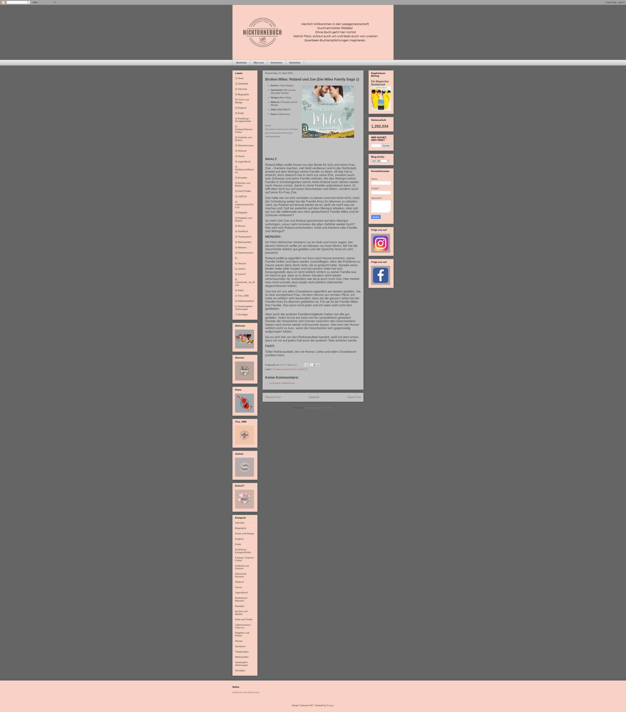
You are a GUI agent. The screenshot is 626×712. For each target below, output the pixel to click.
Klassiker (239, 606)
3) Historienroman (244, 145)
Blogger (330, 705)
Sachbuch (240, 646)
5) (236, 258)
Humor (238, 587)
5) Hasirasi (240, 263)
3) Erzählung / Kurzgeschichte (243, 120)
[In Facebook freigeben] (314, 365)
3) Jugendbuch (243, 161)
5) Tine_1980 (242, 295)
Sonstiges (240, 670)
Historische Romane (240, 575)
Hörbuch (239, 582)
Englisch (239, 539)
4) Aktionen (241, 247)
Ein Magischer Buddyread (380, 83)
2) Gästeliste (241, 83)
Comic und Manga (244, 533)
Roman (239, 641)
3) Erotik (239, 113)
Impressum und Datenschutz (246, 692)
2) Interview (241, 89)
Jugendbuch (241, 592)
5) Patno (239, 290)
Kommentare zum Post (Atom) (318, 408)
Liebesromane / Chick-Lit (243, 626)
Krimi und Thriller (244, 619)
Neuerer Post (273, 397)
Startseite (241, 62)
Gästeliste (294, 62)
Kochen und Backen (241, 612)
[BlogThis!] (308, 365)
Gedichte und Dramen (242, 567)
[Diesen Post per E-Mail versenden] (305, 365)
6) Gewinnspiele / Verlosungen (244, 307)
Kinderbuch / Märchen (241, 599)
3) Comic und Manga (242, 101)
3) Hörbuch (241, 150)
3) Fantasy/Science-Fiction (244, 129)
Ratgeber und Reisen (242, 634)
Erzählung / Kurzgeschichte (243, 551)
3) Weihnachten (243, 242)
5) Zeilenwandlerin (244, 301)
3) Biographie (242, 94)
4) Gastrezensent (244, 252)
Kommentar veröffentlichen (282, 383)
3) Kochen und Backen (242, 184)
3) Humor (240, 156)
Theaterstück (242, 651)
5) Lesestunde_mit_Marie (245, 282)
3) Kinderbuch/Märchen (244, 169)
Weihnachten (242, 657)
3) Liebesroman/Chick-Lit (284, 369)
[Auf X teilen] (311, 365)
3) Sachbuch (241, 231)
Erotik (238, 544)
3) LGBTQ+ (241, 196)
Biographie (240, 528)
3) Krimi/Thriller (243, 191)
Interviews (276, 62)
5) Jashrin (240, 268)
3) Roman (240, 226)
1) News (239, 78)
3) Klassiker (241, 177)
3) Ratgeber (241, 212)
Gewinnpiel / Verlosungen (241, 663)
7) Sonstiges (241, 314)
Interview (239, 522)
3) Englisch (240, 107)
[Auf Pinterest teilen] (318, 365)
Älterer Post (354, 397)
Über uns (259, 62)
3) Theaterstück (243, 236)
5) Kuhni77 (303, 369)
